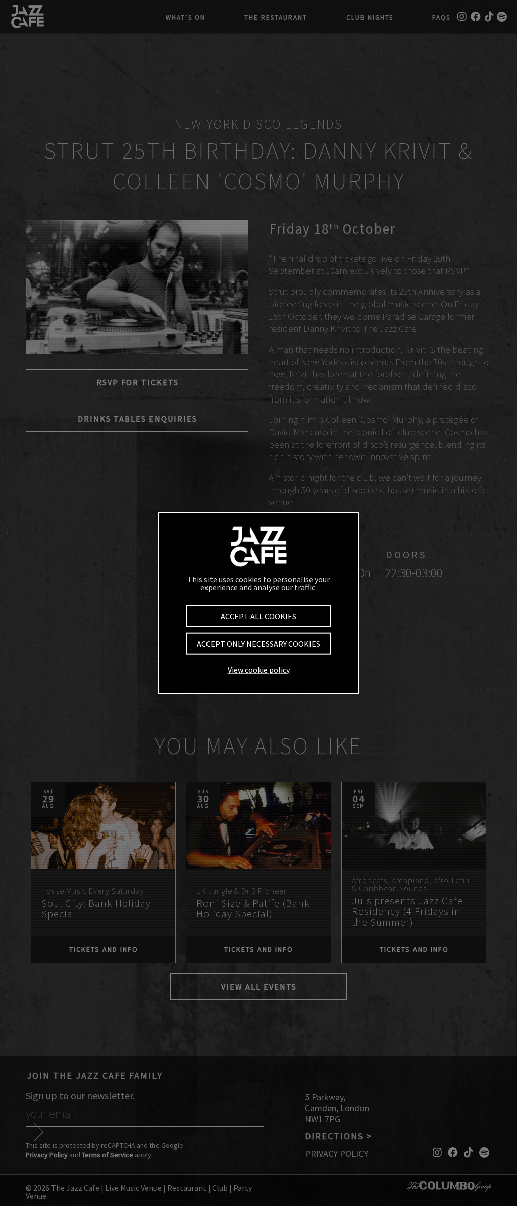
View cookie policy (259, 669)
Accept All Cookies (258, 616)
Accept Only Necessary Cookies (258, 644)
